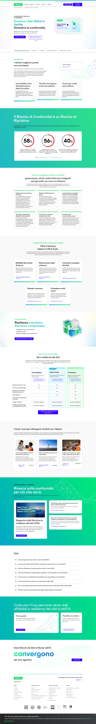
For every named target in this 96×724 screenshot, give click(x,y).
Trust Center (16, 699)
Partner (43, 4)
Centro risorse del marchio (18, 697)
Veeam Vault (51, 694)
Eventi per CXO (68, 689)
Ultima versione (67, 67)
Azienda (49, 4)
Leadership (16, 689)
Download (56, 1)
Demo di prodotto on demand (71, 697)
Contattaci (16, 694)
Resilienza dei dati (52, 689)
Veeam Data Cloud (52, 692)
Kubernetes (51, 699)
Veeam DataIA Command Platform (55, 688)
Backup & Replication (52, 700)
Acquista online (70, 1)
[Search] (61, 5)
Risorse (38, 4)
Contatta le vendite (63, 1)
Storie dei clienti (69, 695)
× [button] (94, 714)
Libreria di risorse (69, 691)
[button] (48, 721)
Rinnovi (32, 692)
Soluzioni (32, 4)
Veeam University (34, 694)
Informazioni (16, 688)
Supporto (76, 1)
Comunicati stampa (17, 695)
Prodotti (26, 4)
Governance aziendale (18, 692)
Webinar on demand (69, 694)
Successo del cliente (35, 691)
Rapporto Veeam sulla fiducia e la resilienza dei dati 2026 (49, 157)
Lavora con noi (16, 691)
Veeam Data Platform (52, 691)
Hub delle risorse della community (37, 697)
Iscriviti (78, 680)
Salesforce (51, 697)
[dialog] (48, 719)
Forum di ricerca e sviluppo (36, 699)
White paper (68, 692)
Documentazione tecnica (35, 689)
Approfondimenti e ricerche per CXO (72, 688)
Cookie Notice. (88, 718)
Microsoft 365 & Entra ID (53, 695)
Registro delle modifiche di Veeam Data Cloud (39, 695)
